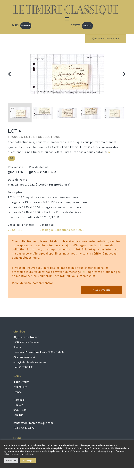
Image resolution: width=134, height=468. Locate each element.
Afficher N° (25, 25)
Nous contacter (101, 289)
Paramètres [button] (11, 460)
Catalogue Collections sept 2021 (62, 230)
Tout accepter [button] (28, 460)
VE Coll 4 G (15, 230)
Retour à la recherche (106, 38)
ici (109, 152)
